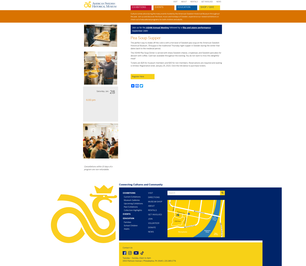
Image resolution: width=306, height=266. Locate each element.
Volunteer (153, 223)
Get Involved (207, 2)
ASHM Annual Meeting (157, 27)
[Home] (101, 4)
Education (184, 7)
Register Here (138, 76)
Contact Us (127, 247)
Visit (175, 2)
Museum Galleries (132, 200)
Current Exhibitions (132, 197)
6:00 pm (91, 100)
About (184, 2)
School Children (131, 225)
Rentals (194, 2)
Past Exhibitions (131, 207)
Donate (152, 227)
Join (150, 219)
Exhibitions (139, 7)
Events (159, 7)
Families (127, 222)
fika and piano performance (197, 27)
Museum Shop (155, 201)
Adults (126, 229)
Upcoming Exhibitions (133, 203)
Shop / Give (207, 7)
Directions (154, 197)
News (218, 2)
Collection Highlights (133, 210)
